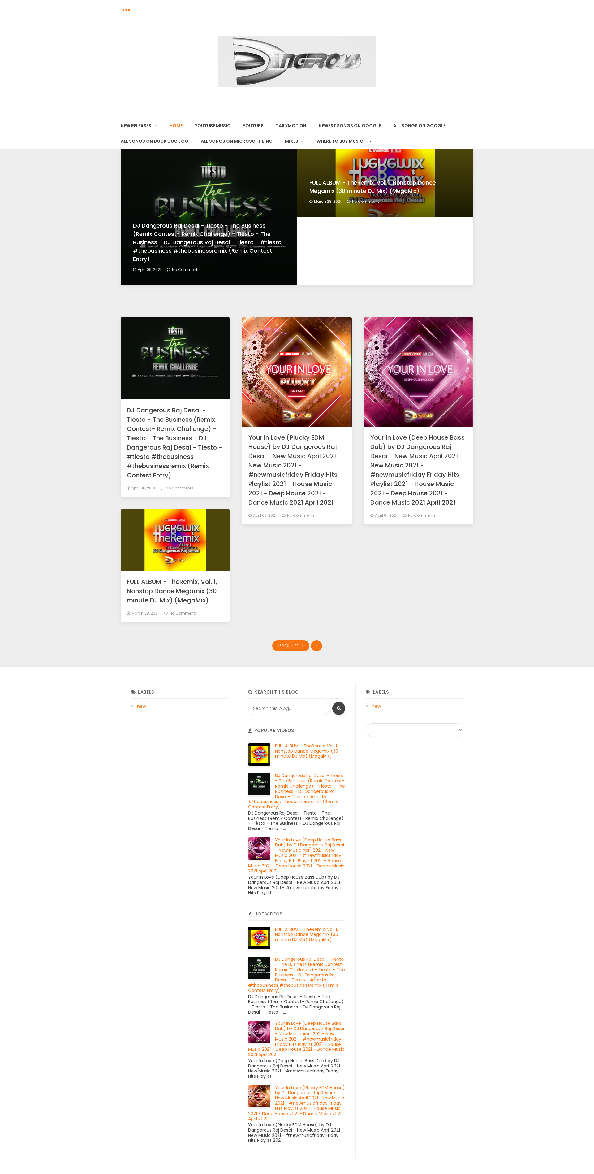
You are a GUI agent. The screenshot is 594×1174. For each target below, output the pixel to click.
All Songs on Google (419, 126)
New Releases (136, 126)
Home (126, 10)
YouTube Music (212, 126)
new (141, 706)
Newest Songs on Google (350, 126)
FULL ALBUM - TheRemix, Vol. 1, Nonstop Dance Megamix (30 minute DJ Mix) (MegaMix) (172, 591)
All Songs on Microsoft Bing (237, 141)
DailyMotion (290, 126)
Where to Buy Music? (341, 141)
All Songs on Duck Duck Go (154, 141)
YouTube (253, 126)
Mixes (291, 141)
